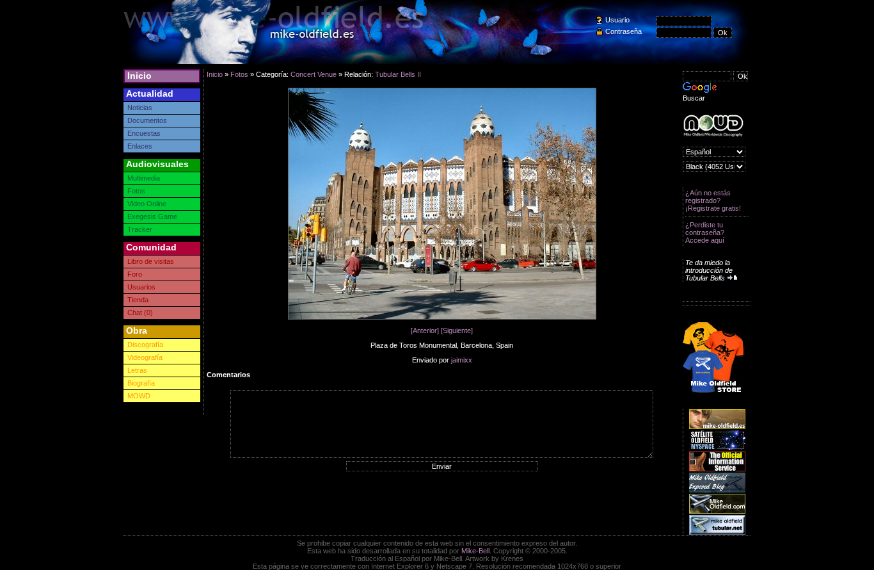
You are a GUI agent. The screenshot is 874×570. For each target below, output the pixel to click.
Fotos (136, 191)
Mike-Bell (475, 551)
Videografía (145, 357)
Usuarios (141, 287)
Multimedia (143, 178)
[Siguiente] (457, 330)
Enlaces (139, 146)
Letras (137, 370)
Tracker (139, 229)
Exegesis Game (152, 216)
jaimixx (461, 360)
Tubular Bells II (398, 74)
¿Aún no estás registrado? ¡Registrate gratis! (713, 200)
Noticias (139, 107)
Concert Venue (313, 74)
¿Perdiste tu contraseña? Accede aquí (704, 232)
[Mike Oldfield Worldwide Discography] (713, 126)
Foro (134, 274)
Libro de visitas (150, 261)
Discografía (145, 344)
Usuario (617, 20)
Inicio (139, 75)
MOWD (138, 396)
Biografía (141, 383)
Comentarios (228, 375)
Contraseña (623, 31)
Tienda (137, 300)
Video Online (146, 204)
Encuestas (144, 133)
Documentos (147, 120)
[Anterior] (425, 330)
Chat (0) (140, 312)
